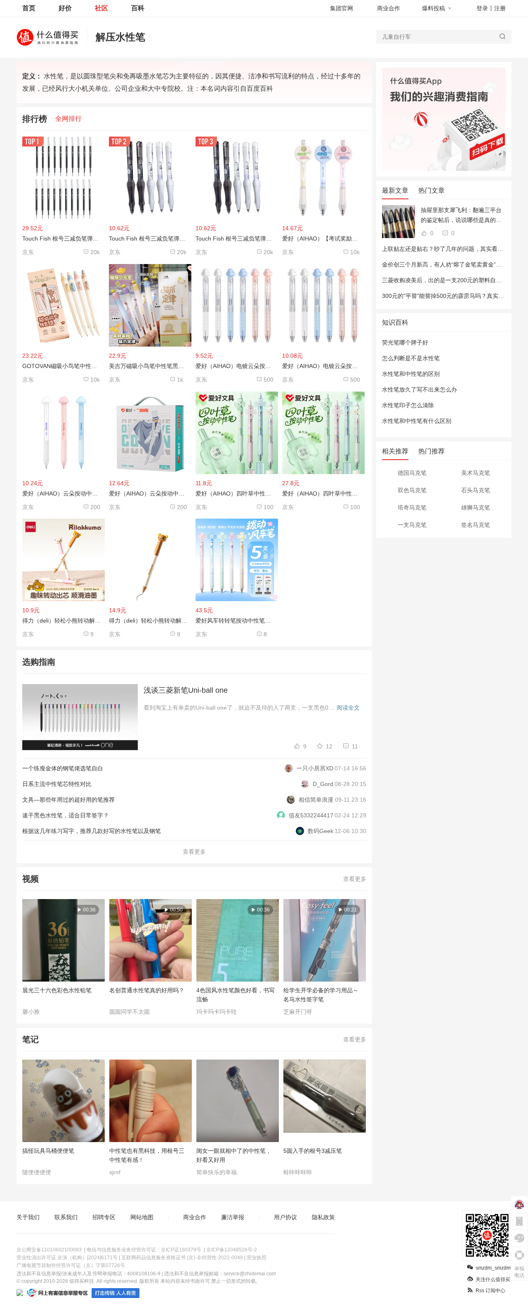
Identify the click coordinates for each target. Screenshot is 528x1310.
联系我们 (66, 1217)
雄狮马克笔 (475, 507)
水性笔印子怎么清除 (408, 405)
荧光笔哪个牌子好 (405, 342)
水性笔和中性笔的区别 (411, 374)
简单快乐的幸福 (216, 1172)
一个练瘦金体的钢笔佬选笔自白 (62, 768)
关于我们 (28, 1217)
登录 (482, 8)
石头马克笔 (475, 490)
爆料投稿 (433, 8)
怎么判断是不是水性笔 (411, 358)
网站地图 (141, 1217)
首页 (28, 8)
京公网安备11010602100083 (49, 1250)
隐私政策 (323, 1217)
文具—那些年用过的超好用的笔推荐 (68, 799)
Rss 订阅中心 (490, 1290)
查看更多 (194, 851)
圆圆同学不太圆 (129, 1011)
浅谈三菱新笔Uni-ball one (186, 690)
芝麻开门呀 (297, 1011)
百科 (137, 8)
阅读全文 (348, 707)
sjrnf (114, 1172)
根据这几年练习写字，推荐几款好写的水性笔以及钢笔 (91, 831)
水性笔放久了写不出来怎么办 (419, 389)
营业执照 (256, 1257)
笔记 (30, 1039)
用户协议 (285, 1217)
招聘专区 (104, 1217)
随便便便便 (36, 1172)
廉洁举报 (232, 1217)
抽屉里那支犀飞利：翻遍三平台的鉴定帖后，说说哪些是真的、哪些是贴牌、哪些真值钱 (461, 216)
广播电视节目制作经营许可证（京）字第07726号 (70, 1265)
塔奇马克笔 (412, 507)
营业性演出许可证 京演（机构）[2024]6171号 (67, 1257)
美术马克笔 (475, 473)
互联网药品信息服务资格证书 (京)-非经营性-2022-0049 (182, 1257)
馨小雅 (31, 1011)
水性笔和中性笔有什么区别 (416, 421)
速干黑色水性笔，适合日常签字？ (65, 815)
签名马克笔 (475, 525)
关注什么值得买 (493, 1279)
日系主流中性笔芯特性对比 (57, 784)
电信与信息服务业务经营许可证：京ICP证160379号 (144, 1250)
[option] (65, 957)
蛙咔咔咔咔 (297, 1172)
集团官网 (341, 8)
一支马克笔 (412, 525)
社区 (101, 8)
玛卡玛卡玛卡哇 (216, 1011)
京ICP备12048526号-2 (231, 1250)
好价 (65, 8)
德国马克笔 (412, 473)
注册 (500, 8)
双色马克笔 (412, 490)
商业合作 (388, 8)
